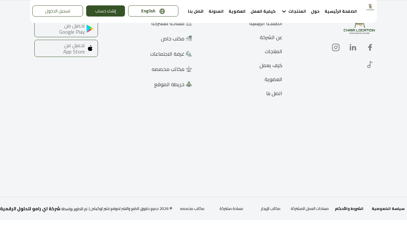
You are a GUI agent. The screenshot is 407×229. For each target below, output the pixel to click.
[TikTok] (370, 64)
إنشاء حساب (105, 11)
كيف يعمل (270, 65)
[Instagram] (336, 47)
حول (315, 11)
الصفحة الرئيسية (341, 11)
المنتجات (273, 51)
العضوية (237, 11)
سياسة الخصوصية (388, 208)
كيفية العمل (263, 11)
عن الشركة (271, 37)
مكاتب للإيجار (270, 208)
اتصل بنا (196, 11)
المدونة (216, 11)
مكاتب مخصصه (192, 208)
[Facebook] (370, 47)
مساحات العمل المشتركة (310, 208)
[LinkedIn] (353, 47)
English (148, 11)
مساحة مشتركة (231, 208)
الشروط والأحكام (349, 208)
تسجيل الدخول (57, 11)
